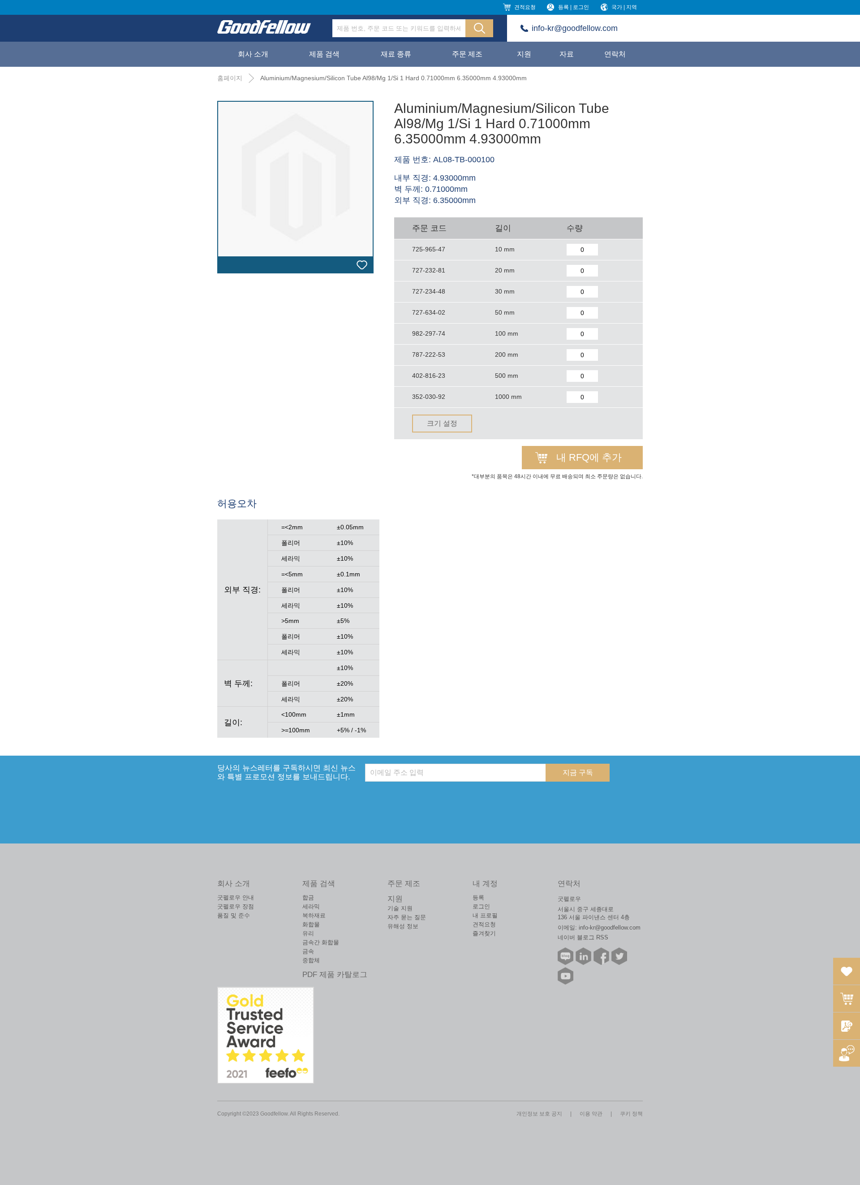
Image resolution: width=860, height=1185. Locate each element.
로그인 (481, 906)
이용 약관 (591, 1114)
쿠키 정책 (631, 1114)
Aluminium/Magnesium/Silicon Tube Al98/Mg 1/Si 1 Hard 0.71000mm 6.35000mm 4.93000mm (393, 78)
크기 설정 (442, 423)
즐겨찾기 (484, 933)
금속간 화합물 (320, 942)
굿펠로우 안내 (235, 897)
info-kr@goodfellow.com (575, 28)
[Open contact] (846, 1053)
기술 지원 (400, 908)
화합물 (311, 924)
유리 (308, 933)
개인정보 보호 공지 (539, 1114)
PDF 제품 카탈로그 (334, 974)
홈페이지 (229, 78)
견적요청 (525, 7)
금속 (308, 951)
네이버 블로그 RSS (583, 937)
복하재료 (314, 915)
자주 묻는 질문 (406, 917)
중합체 (311, 960)
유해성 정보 (402, 926)
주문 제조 (467, 54)
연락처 (615, 54)
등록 (478, 897)
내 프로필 (485, 915)
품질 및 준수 (233, 915)
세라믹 (311, 906)
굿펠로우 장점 (235, 906)
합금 (308, 897)
